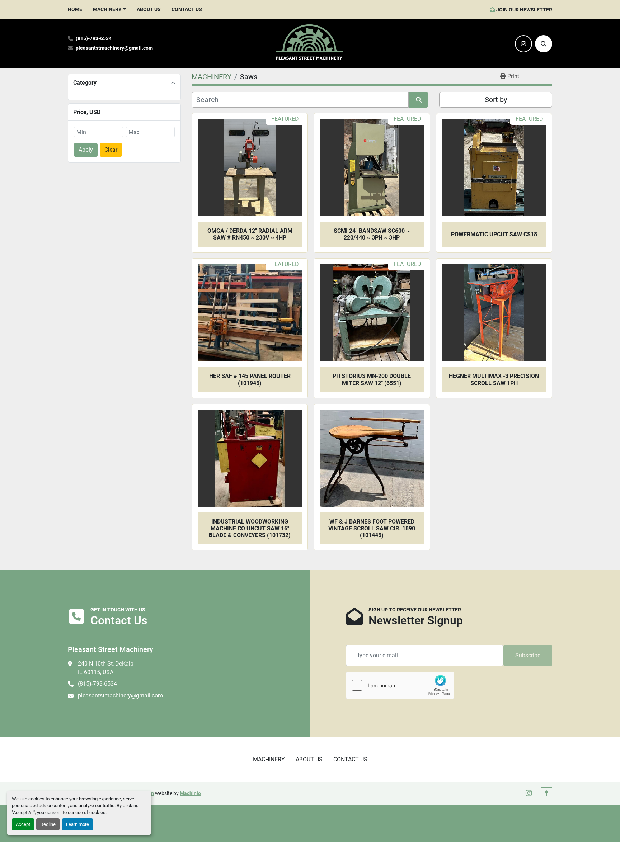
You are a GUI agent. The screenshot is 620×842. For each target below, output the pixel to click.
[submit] (418, 100)
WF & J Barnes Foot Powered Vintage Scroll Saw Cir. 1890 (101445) (371, 528)
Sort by (496, 99)
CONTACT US (187, 9)
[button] (109, 9)
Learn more (77, 824)
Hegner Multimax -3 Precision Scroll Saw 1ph (494, 379)
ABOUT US (149, 9)
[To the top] (546, 793)
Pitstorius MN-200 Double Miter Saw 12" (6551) (372, 379)
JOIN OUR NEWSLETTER (524, 10)
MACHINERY (107, 9)
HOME (75, 9)
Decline (48, 824)
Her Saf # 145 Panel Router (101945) (250, 379)
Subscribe (527, 655)
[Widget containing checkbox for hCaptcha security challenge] (400, 685)
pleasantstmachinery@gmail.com (114, 48)
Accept (23, 824)
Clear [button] (110, 149)
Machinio (190, 793)
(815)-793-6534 (94, 39)
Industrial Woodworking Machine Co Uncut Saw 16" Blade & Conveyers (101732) (250, 528)
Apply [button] (86, 149)
